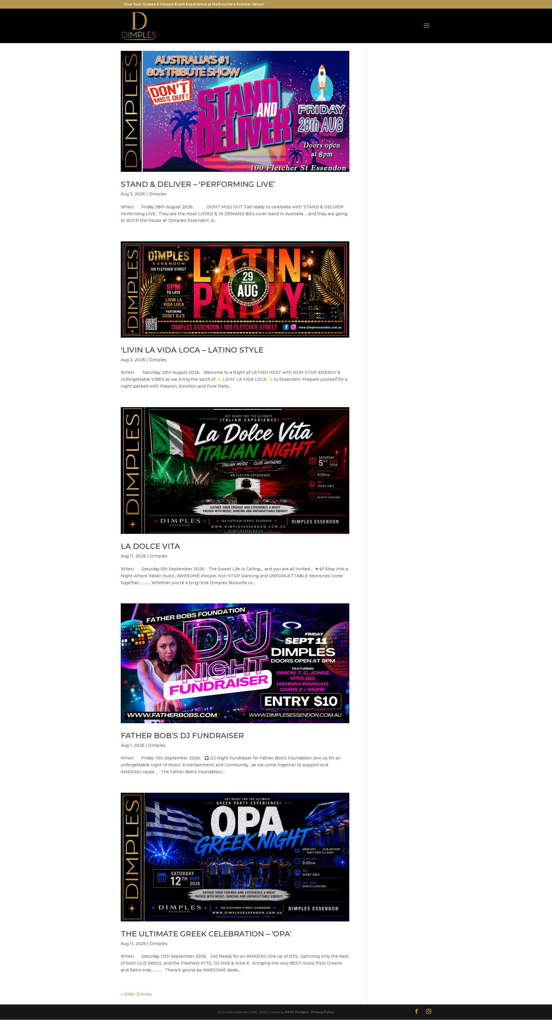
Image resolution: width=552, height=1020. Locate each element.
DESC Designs (296, 1012)
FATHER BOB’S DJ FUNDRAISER (182, 735)
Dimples (157, 194)
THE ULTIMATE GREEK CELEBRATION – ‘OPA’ (206, 933)
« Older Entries (136, 994)
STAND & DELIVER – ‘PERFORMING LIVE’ (198, 184)
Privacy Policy (322, 1012)
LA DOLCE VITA (150, 546)
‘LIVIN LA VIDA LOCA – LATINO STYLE (192, 350)
